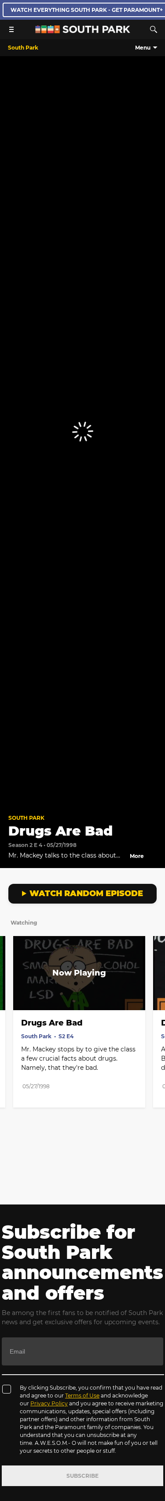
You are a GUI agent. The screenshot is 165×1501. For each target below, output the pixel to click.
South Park (26, 818)
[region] (82, 431)
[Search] (153, 29)
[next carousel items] (153, 991)
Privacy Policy (49, 1403)
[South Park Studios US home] (82, 31)
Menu (142, 47)
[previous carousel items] (11, 991)
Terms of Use (82, 1395)
